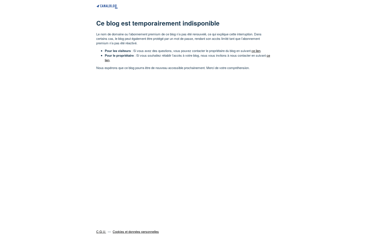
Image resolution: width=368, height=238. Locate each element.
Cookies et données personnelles (136, 231)
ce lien (256, 50)
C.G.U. (101, 231)
